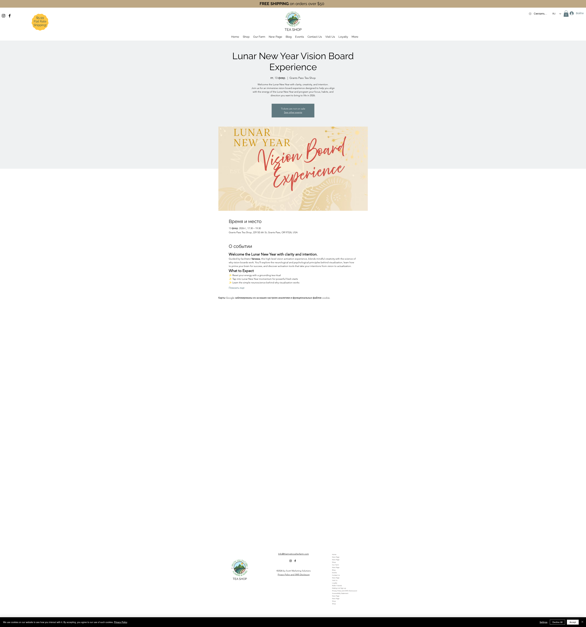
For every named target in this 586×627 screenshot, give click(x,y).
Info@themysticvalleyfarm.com (293, 553)
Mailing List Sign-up (339, 588)
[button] (566, 13)
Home (334, 554)
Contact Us (336, 575)
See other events (293, 112)
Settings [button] (543, 622)
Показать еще (236, 287)
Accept (573, 622)
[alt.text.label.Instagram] (3, 15)
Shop (334, 562)
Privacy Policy (120, 622)
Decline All (557, 622)
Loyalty (334, 583)
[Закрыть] (582, 622)
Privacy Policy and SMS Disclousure (344, 591)
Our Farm (335, 565)
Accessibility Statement (340, 593)
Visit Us (334, 580)
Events (334, 572)
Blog (333, 570)
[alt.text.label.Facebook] (9, 15)
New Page (335, 557)
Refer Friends (337, 585)
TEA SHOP (240, 578)
